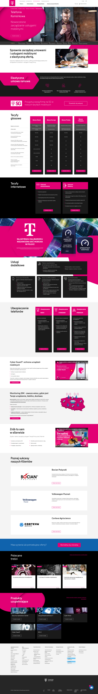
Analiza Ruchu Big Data (71, 654)
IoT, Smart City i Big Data (71, 648)
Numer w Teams (47, 653)
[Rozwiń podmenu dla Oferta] (23, 4)
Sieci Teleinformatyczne (25, 648)
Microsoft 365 (81, 651)
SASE (23, 654)
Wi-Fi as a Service (25, 664)
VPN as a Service (13, 667)
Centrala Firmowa (47, 659)
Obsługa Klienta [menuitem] (40, 3)
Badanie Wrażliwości (14, 672)
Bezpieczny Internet (14, 662)
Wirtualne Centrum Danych (37, 655)
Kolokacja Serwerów (36, 663)
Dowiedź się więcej (15, 382)
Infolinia (46, 656)
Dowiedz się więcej (15, 35)
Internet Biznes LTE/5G (59, 651)
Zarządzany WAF (13, 666)
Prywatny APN (24, 657)
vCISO (12, 652)
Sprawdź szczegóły (16, 619)
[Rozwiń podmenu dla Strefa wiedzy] (33, 4)
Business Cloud (35, 651)
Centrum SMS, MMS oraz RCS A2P (49, 661)
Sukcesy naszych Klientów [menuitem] (53, 3)
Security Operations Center (14, 650)
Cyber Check (13, 658)
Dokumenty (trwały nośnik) (76, 691)
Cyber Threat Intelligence (15, 653)
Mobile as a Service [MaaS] (48, 652)
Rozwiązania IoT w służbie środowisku (72, 656)
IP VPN (23, 658)
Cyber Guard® (13, 655)
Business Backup (36, 660)
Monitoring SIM (47, 663)
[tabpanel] (48, 198)
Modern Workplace (82, 647)
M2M (23, 655)
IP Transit (57, 654)
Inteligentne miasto (71, 651)
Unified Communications (49, 658)
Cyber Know (13, 656)
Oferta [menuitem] (21, 3)
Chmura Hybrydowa (37, 656)
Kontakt (83, 1)
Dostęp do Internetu (59, 647)
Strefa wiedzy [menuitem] (30, 3)
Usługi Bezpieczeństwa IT (15, 670)
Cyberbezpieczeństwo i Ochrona (15, 648)
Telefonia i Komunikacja (49, 647)
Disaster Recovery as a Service (37, 658)
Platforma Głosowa (48, 655)
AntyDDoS (12, 659)
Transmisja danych (25, 661)
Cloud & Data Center (37, 647)
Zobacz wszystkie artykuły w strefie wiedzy (78, 554)
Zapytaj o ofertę (37, 170)
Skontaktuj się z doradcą (69, 545)
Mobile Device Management (13, 664)
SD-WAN (24, 651)
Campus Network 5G (25, 660)
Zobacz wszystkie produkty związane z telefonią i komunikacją (76, 598)
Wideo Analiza (13, 669)
